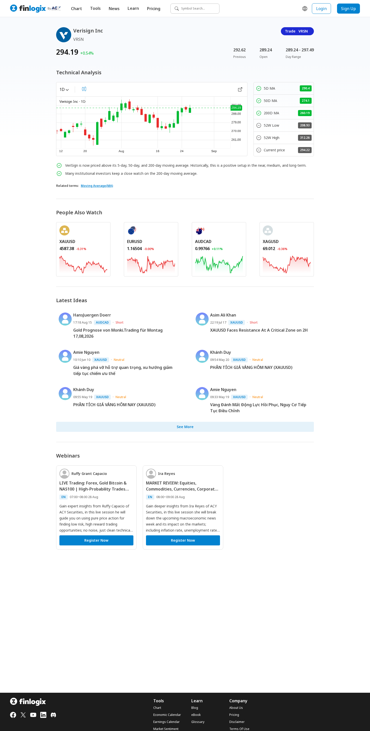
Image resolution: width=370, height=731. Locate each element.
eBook (196, 715)
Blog (194, 708)
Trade (296, 31)
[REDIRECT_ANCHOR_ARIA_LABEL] (83, 263)
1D (62, 89)
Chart (76, 8)
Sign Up (348, 8)
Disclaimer (237, 722)
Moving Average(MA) (97, 186)
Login (321, 8)
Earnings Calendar (166, 722)
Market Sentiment (165, 729)
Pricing (153, 8)
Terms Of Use (239, 729)
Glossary (197, 722)
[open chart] (240, 89)
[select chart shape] (84, 89)
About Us (236, 708)
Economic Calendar (167, 715)
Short (119, 322)
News (114, 8)
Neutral (119, 360)
